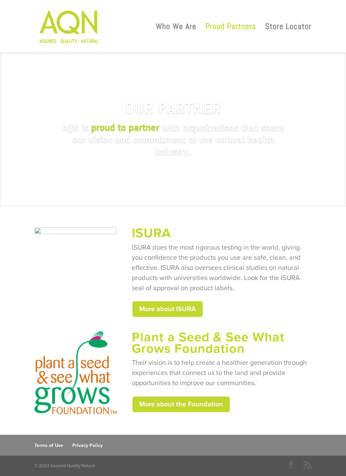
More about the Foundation (181, 404)
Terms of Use (48, 445)
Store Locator (288, 27)
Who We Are (176, 27)
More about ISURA (167, 309)
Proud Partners (230, 27)
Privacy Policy (87, 445)
